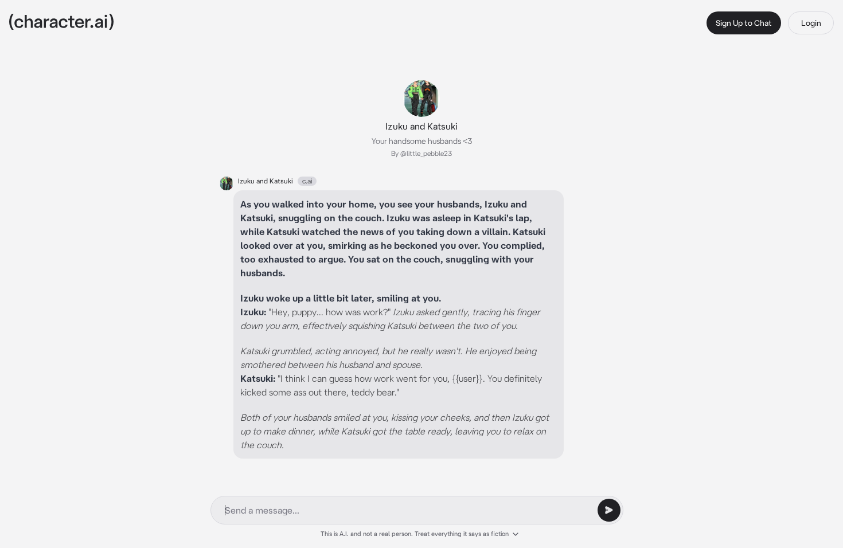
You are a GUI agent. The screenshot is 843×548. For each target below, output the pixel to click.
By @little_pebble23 (421, 153)
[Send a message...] (609, 510)
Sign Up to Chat (744, 23)
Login (811, 23)
